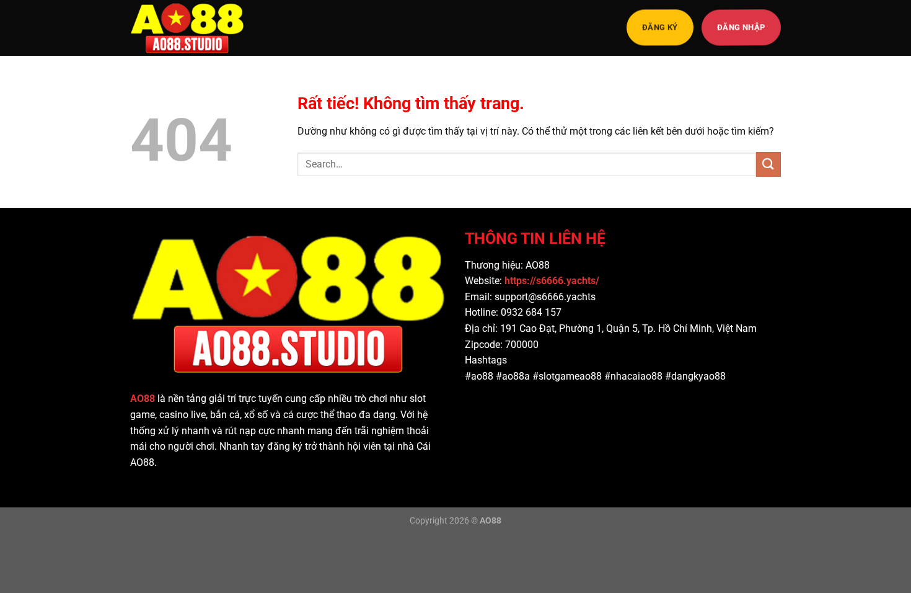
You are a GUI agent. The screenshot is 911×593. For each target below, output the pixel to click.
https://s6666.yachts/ (553, 281)
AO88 (142, 398)
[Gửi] (768, 164)
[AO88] (192, 28)
